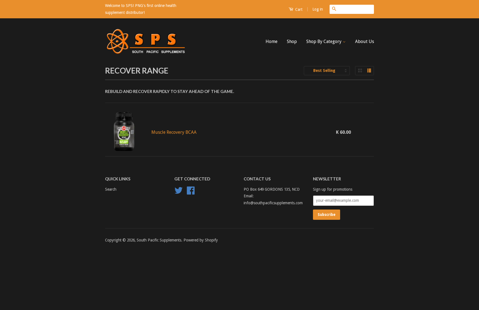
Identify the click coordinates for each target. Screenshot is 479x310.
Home (271, 41)
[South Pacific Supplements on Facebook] (191, 192)
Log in (317, 9)
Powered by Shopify (201, 240)
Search (110, 189)
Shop (292, 41)
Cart (298, 9)
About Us (364, 41)
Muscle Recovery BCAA (174, 132)
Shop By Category (324, 41)
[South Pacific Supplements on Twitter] (178, 192)
